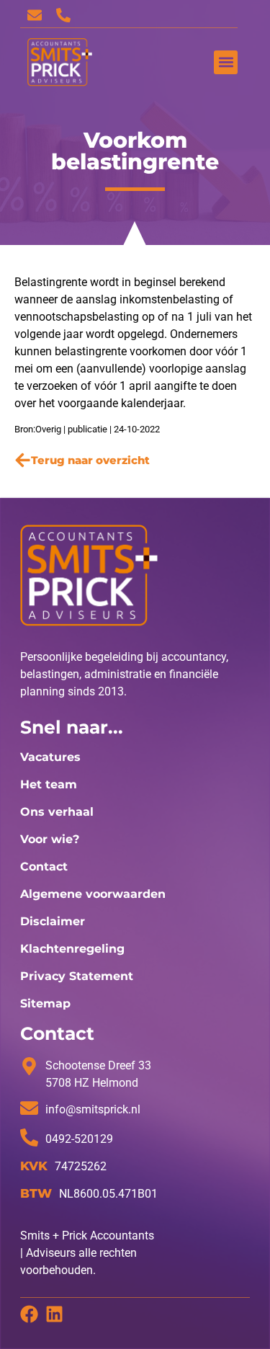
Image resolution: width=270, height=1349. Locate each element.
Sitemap (45, 1003)
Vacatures (50, 757)
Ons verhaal (57, 812)
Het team (48, 784)
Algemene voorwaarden (93, 894)
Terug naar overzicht (90, 460)
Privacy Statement (76, 976)
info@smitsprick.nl (92, 1109)
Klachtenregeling (72, 949)
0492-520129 (79, 1139)
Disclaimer (52, 921)
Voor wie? (49, 839)
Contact (44, 866)
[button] (226, 62)
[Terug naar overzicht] (22, 460)
